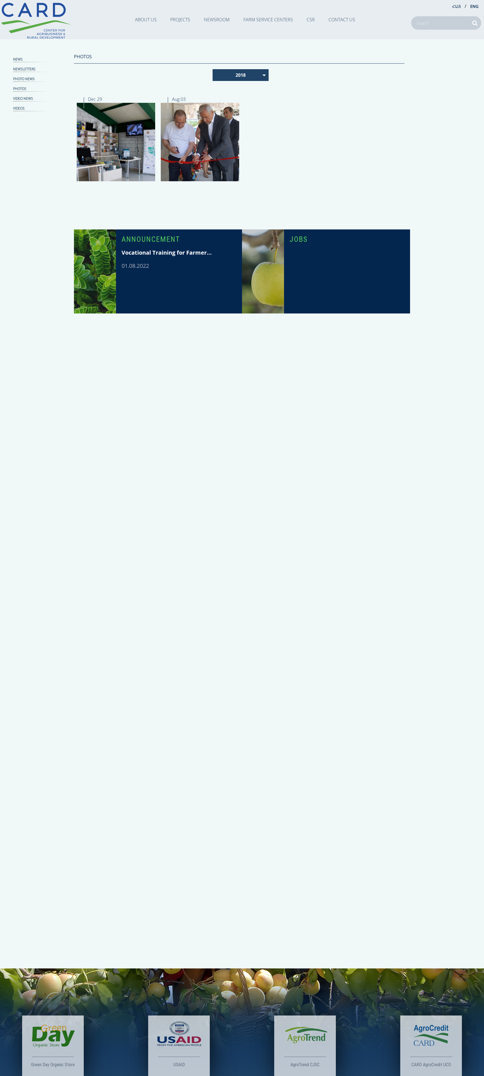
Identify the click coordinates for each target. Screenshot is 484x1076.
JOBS (299, 239)
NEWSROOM (217, 20)
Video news (23, 98)
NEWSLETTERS (24, 69)
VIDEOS (19, 108)
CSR (311, 20)
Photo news (24, 78)
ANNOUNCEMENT (151, 239)
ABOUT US (146, 20)
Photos (19, 88)
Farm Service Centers (268, 20)
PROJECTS (180, 20)
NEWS (18, 59)
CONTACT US (342, 20)
